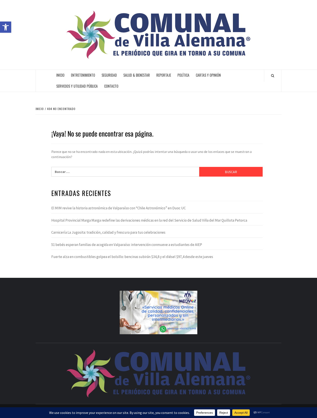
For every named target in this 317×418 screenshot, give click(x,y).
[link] (5, 27)
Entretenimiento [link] (83, 75)
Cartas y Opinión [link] (208, 75)
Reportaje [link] (163, 75)
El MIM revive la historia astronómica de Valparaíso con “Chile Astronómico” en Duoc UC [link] (118, 208)
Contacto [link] (111, 86)
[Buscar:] (125, 172)
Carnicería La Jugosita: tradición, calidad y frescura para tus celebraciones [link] (108, 232)
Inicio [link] (60, 75)
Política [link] (183, 75)
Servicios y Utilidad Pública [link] (77, 86)
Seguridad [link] (109, 75)
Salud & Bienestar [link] (136, 75)
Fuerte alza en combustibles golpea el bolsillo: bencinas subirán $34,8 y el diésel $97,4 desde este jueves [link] (132, 256)
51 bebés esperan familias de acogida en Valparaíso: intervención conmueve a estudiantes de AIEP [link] (126, 244)
